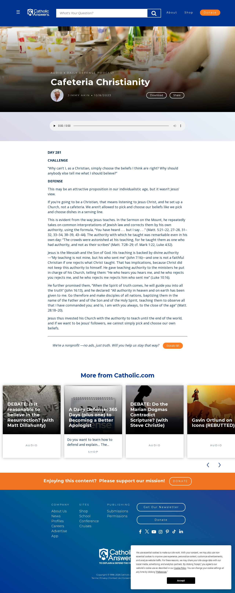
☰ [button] (18, 12)
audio (57, 72)
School (85, 516)
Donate (210, 12)
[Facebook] (140, 532)
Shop (189, 12)
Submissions (117, 511)
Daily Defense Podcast (90, 72)
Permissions (117, 516)
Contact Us (115, 578)
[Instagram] (160, 532)
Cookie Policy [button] (180, 568)
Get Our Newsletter (161, 507)
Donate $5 (173, 345)
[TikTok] (174, 532)
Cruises (85, 526)
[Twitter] (147, 532)
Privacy (103, 578)
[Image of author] (57, 95)
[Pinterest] (167, 532)
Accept (181, 580)
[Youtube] (153, 532)
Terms (95, 578)
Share (177, 95)
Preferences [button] (161, 572)
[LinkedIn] (181, 531)
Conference (89, 521)
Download (156, 95)
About (172, 12)
